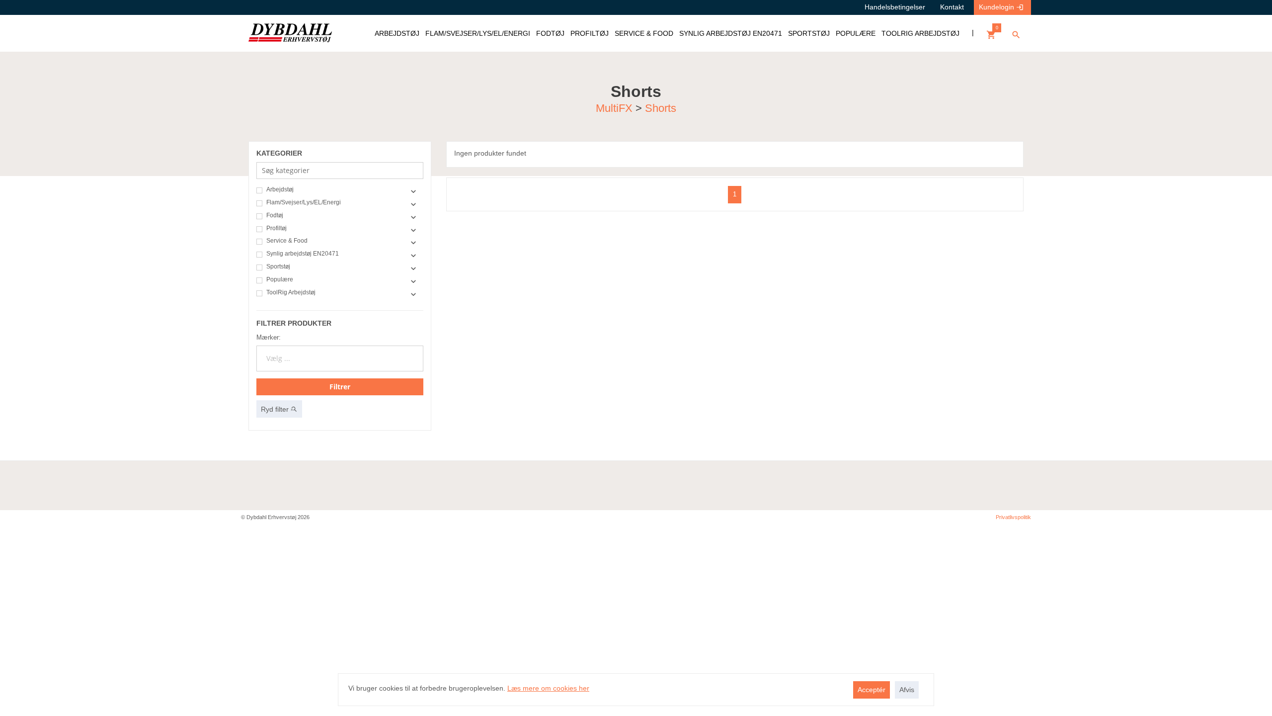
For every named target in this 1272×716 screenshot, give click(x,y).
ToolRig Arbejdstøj (291, 292)
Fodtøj (274, 215)
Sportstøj (278, 267)
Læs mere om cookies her (548, 688)
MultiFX (616, 107)
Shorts (660, 107)
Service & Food (287, 241)
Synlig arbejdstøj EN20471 (302, 254)
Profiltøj (276, 228)
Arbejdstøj (280, 189)
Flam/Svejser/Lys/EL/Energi (303, 202)
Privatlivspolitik (1013, 517)
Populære (279, 279)
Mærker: (268, 337)
